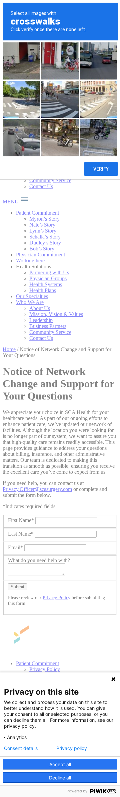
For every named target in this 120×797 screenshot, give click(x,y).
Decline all (60, 777)
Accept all (60, 764)
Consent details (21, 748)
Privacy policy (71, 748)
